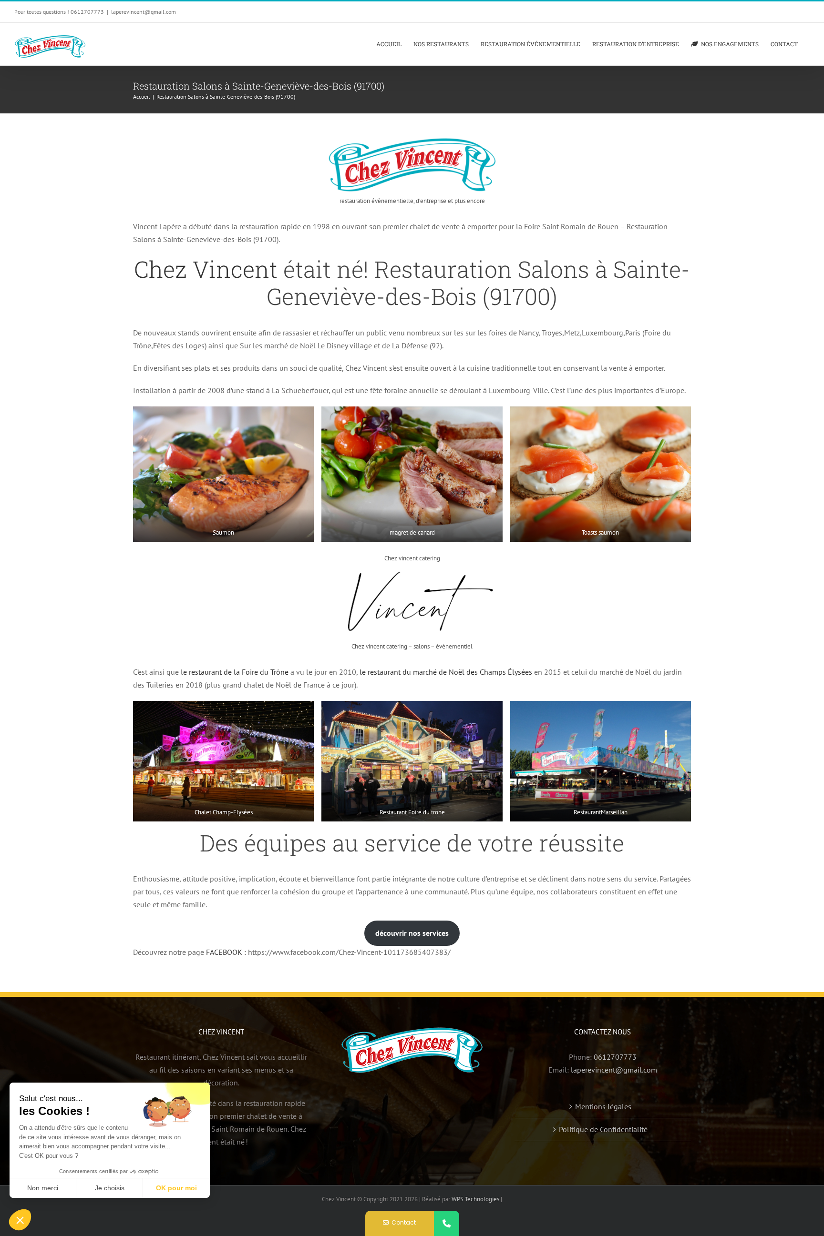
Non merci (42, 1188)
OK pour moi (176, 1188)
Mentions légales (603, 1106)
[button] (20, 1219)
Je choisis (109, 1188)
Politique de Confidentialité (603, 1129)
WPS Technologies (476, 1199)
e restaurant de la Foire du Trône (235, 672)
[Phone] (446, 1223)
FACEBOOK (224, 952)
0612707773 (615, 1057)
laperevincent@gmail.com (143, 11)
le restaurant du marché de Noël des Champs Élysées (446, 672)
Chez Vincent (206, 269)
